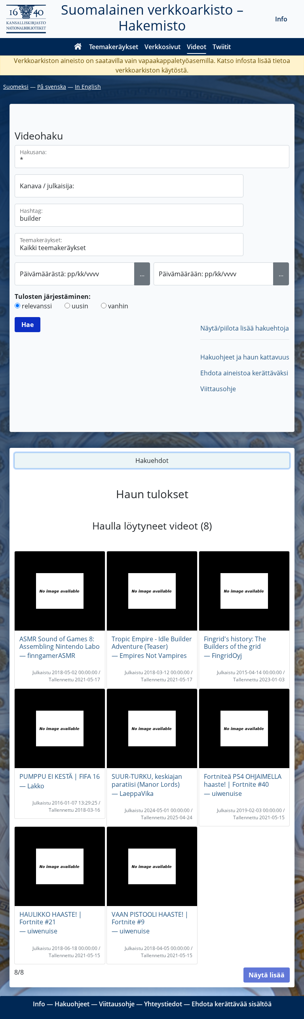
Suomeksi (15, 86)
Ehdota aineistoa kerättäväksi (244, 373)
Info (281, 19)
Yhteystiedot (163, 1004)
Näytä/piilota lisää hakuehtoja (244, 328)
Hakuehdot (152, 460)
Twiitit (222, 46)
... (142, 274)
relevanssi (37, 306)
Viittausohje (218, 388)
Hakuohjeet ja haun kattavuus (244, 357)
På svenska (51, 86)
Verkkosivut (162, 46)
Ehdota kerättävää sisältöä (232, 1004)
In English (88, 86)
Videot (196, 46)
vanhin (118, 306)
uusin (80, 306)
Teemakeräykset (113, 46)
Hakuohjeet (72, 1004)
